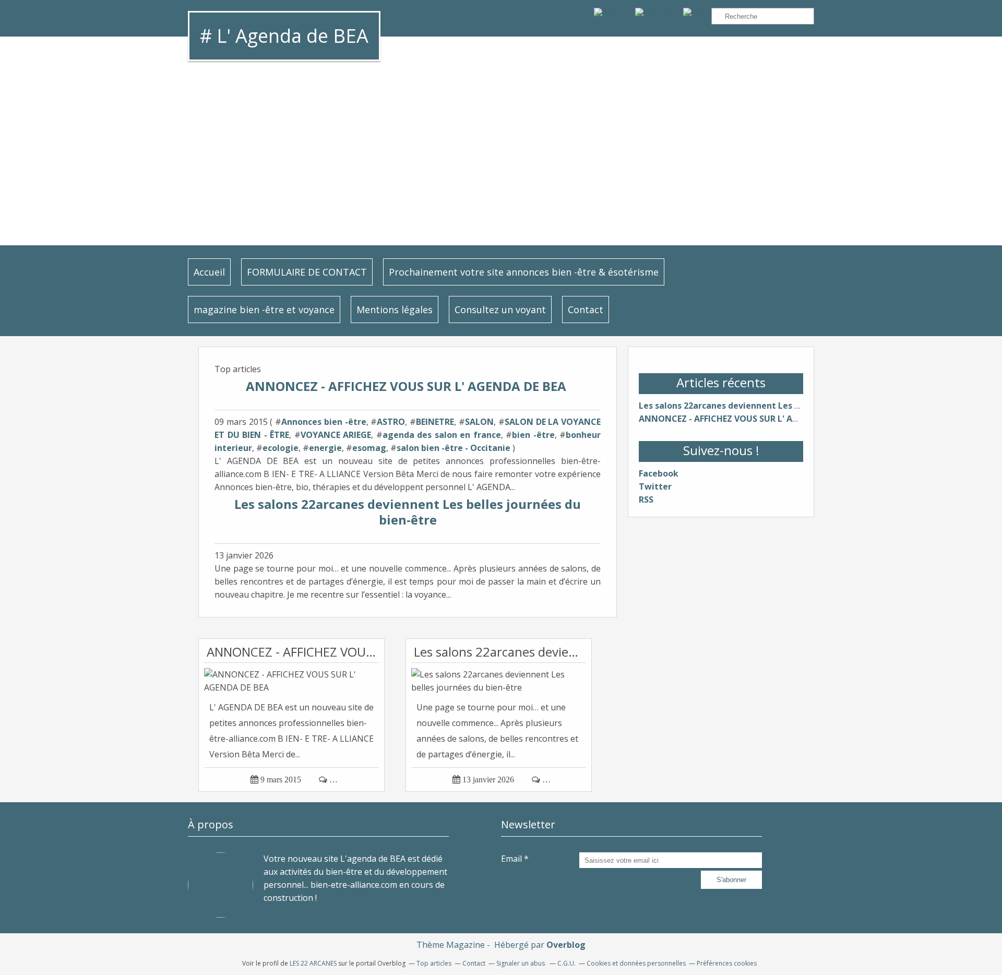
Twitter (655, 486)
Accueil (209, 272)
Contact (585, 309)
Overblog (566, 944)
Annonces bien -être (323, 421)
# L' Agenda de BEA (284, 36)
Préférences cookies (727, 963)
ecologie (281, 448)
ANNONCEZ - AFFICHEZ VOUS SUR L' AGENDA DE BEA (407, 386)
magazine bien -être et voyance (264, 309)
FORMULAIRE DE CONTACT (307, 272)
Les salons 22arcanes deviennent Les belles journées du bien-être (407, 511)
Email (511, 858)
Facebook (658, 473)
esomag (369, 448)
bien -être (533, 435)
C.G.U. (566, 963)
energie (325, 448)
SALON (479, 421)
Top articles (433, 963)
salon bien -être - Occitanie (453, 448)
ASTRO (391, 421)
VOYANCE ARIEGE (336, 435)
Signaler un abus (521, 963)
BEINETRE (435, 421)
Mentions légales (394, 309)
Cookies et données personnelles (636, 963)
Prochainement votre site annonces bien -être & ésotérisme (524, 272)
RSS (646, 499)
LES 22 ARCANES (313, 963)
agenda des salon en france (442, 435)
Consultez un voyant (500, 309)
